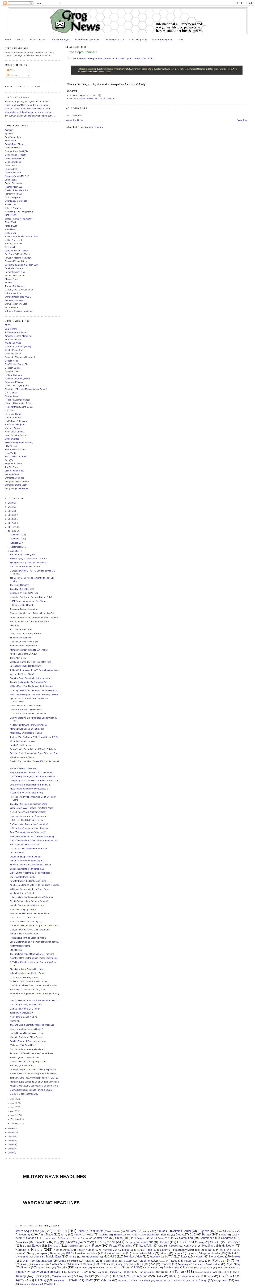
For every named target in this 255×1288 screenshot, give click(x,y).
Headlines (208, 1245)
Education (215, 1242)
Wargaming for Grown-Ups (17, 488)
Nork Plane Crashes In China (23, 1017)
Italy (32, 1253)
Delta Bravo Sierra (13, 172)
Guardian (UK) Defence (16, 201)
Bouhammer (10, 140)
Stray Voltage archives (46, 1271)
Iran (210, 1249)
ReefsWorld (10, 453)
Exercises (54, 1245)
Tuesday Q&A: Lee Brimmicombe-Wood (28, 804)
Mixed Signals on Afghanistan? (24, 1057)
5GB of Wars (11, 329)
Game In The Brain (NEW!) (17, 378)
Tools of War (210, 1272)
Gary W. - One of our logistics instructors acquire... (28, 109)
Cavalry (64, 1238)
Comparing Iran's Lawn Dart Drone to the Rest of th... (34, 780)
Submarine (73, 1272)
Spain (201, 1268)
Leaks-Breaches (115, 1253)
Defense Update (12, 165)
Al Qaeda (203, 1231)
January (14, 1123)
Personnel (144, 1260)
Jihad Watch (10, 222)
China (119, 1238)
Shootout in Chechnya (20, 638)
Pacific (74, 1261)
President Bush (57, 1264)
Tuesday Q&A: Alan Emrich (22, 1065)
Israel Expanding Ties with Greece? (26, 1029)
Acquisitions (31, 1231)
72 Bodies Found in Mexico (23, 741)
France (96, 1245)
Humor (90, 1249)
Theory (198, 1272)
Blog (178, 1234)
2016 (10, 507)
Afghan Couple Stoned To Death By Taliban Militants (34, 1082)
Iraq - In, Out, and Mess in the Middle (27, 905)
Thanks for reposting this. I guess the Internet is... (27, 101)
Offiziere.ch (10, 247)
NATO (169, 1256)
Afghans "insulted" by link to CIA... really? (29, 650)
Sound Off (128, 1267)
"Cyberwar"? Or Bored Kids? (23, 1045)
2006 (10, 1140)
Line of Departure (13, 417)
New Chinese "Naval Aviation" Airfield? (28, 812)
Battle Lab (132, 1235)
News (199, 1256)
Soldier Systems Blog (15, 272)
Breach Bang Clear (14, 144)
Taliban (126, 1271)
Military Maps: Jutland (20, 946)
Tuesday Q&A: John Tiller (22, 589)
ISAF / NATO (10, 215)
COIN (170, 1238)
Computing (186, 1238)
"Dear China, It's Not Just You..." (25, 917)
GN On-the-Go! (37, 39)
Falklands (73, 1245)
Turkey (80, 1276)
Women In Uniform (29, 1284)
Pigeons (162, 1261)
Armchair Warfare (13, 339)
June (13, 1103)
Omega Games (12, 439)
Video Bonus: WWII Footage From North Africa (31, 808)
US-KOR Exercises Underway (24, 1094)
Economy (200, 1242)
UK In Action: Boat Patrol (21, 605)
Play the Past (11, 446)
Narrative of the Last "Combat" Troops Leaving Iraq (34, 958)
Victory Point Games (14, 471)
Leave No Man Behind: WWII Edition (27, 1033)
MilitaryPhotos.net (13, 240)
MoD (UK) (110, 1256)
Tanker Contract (147, 1272)
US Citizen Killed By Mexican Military (27, 820)
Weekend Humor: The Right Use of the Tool (30, 662)
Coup (56, 1242)
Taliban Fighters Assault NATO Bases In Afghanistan (34, 670)
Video (134, 1280)
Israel (19, 1253)
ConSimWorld (11, 361)
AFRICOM (98, 1231)
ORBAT (27, 1261)
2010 (10, 531)
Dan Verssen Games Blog (17, 364)
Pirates (173, 1260)
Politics (218, 1260)
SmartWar (9, 460)
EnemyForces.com (13, 183)
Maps (204, 1253)
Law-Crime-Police (86, 1253)
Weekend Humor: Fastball (22, 893)
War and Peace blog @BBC (18, 297)
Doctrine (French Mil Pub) (17, 176)
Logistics (191, 1253)
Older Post (242, 120)
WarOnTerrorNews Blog (16, 304)
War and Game (12, 474)
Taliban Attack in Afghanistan (23, 646)
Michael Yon (10, 233)
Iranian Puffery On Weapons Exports (27, 861)
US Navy (40, 1280)
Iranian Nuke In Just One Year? (24, 934)
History (37, 1249)
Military (72, 1256)
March (13, 1115)
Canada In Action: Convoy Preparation (28, 1061)
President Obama (81, 1264)
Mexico (37, 1256)
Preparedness (39, 1264)
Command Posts (12, 148)
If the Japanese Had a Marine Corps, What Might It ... (34, 690)
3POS (7, 325)
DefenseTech (11, 169)
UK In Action (139, 1276)
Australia (103, 1234)
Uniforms (208, 1276)
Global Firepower (13, 197)
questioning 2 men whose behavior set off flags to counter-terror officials (118, 58)
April (12, 1111)
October (14, 543)
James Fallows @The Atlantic (18, 219)
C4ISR (19, 1238)
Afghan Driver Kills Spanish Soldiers (27, 729)
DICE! (180, 39)
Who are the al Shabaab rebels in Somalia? (30, 785)
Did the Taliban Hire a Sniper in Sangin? (29, 901)
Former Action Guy (13, 194)
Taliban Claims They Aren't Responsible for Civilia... (34, 1078)
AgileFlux (9, 133)
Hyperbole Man (109, 1250)
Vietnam (146, 1280)
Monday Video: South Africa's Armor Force (29, 621)
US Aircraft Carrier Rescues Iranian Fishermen (31, 897)
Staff (209, 1267)
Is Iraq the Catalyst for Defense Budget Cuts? (31, 597)
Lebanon (164, 1253)
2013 (10, 519)
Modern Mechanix (13, 243)
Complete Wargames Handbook (20, 357)
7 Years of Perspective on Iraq (24, 609)
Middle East (53, 1256)
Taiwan (113, 1272)
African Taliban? (17, 852)
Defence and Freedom (15, 155)
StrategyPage (11, 279)
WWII (47, 1283)
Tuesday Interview (61, 1276)
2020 (10, 503)
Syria (87, 1271)
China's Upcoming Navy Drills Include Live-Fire (32, 613)
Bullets (222, 1234)
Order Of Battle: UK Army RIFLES (25, 633)
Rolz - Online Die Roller (16, 456)
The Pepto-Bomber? (83, 52)
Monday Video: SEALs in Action (25, 844)
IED (139, 1250)
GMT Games (11, 393)
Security (100, 99)
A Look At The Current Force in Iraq (26, 793)
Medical (232, 1253)
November (15, 539)
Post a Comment (74, 115)
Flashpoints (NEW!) (14, 187)
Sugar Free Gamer (13, 463)
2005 (10, 1144)
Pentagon (127, 1261)
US (221, 1276)
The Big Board (11, 467)
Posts (12, 70)
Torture (225, 1272)
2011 (10, 527)
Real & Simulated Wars (16, 449)
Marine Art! (15, 1021)
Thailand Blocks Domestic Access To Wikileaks (32, 1025)
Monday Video (133, 1256)
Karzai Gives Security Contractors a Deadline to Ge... (35, 1086)
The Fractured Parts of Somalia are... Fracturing (32, 954)
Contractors (40, 1242)
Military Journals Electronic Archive (21, 236)
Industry (164, 1250)
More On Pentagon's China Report (26, 1037)
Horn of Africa (61, 1249)
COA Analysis (138, 1238)
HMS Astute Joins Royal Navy (24, 642)
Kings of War (11, 226)
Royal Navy (233, 1264)
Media (216, 1253)
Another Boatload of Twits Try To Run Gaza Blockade (35, 885)
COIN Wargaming (138, 39)
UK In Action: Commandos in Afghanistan (29, 828)
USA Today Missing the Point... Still (26, 1004)
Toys (235, 1272)
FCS (86, 1246)
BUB (193, 1234)
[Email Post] (99, 95)
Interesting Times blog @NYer (19, 212)
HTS (78, 1250)
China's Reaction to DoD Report (25, 1009)
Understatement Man (190, 1276)
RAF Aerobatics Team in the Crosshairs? (29, 824)
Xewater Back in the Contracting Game (28, 881)
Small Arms (98, 1267)
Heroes (20, 1249)
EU (24, 1245)
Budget (206, 1234)
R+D (140, 1264)
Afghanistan (57, 1231)
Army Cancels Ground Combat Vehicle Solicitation (33, 749)
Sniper (113, 1267)
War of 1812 (161, 1281)
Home (8, 39)
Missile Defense (90, 1256)
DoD (180, 1242)
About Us (20, 39)
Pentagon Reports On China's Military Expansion (33, 1069)
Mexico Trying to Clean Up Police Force (28, 558)
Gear (160, 1245)
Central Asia (100, 1238)
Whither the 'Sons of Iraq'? (22, 674)
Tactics (100, 1272)
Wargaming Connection (16, 485)
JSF (68, 1253)
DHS (151, 1242)
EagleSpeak (10, 180)
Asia (90, 1234)
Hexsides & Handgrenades (17, 400)
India (149, 1249)
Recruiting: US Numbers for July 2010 (27, 989)
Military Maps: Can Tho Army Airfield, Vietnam (31, 686)
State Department (227, 1267)
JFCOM (56, 1253)
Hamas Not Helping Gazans (23, 909)
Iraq (222, 1249)
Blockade (165, 1234)
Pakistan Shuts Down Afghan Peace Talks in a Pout (34, 753)
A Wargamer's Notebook (16, 332)
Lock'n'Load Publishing (16, 421)
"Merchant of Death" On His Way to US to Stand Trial (34, 925)
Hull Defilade (11, 204)
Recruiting (183, 1264)
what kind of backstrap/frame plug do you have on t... (29, 112)
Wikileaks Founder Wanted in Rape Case (29, 889)
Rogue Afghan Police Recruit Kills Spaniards (31, 772)
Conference (207, 1238)
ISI (234, 1250)
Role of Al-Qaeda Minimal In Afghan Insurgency (32, 836)
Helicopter (228, 1245)
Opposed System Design (16, 251)
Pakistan (89, 1260)
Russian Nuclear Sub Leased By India (28, 938)
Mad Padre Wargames (15, 424)
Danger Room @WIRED (16, 151)
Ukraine (159, 1276)
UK (102, 1276)
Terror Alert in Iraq (18, 658)
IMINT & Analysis (13, 208)
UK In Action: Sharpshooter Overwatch (28, 713)
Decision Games (12, 368)
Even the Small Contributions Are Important (30, 678)
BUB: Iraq (14, 625)
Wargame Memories (14, 478)
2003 (10, 1153)
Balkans (118, 1234)
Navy (184, 1256)
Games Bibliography (162, 39)
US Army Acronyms (60, 39)
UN (171, 1276)
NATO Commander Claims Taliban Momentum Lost (34, 840)
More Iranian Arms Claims (22, 757)
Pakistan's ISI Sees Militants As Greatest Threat (32, 1053)
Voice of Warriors (13, 293)
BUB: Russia (16, 950)
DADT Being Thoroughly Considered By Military (32, 776)
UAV (91, 1276)
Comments (14, 75)
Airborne (147, 1231)
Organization (44, 1260)
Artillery (78, 1234)
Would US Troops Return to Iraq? (25, 857)
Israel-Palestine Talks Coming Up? (26, 921)
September (15, 547)
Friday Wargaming (120, 1245)
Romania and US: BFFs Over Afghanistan (29, 913)
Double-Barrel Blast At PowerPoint (26, 710)
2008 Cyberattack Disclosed (23, 768)
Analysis (231, 1231)
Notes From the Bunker (16, 435)
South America (150, 1267)
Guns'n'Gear (190, 1245)
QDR (131, 1264)
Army (64, 1234)
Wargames (220, 1280)
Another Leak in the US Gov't (23, 654)
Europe (81, 99)
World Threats (11, 307)
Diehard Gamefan (13, 375)
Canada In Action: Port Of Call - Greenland (30, 930)
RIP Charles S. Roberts (21, 629)
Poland (187, 1261)
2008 (10, 1132)
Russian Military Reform (16, 261)
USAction (59, 1280)
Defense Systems (13, 162)
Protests (105, 1264)
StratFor (8, 282)
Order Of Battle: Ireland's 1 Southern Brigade (31, 873)
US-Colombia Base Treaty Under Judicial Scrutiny (33, 985)
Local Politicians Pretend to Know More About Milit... (34, 1000)
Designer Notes (12, 371)
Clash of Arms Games (15, 350)
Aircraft (161, 1231)
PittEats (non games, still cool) (19, 442)
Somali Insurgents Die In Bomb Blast (27, 869)
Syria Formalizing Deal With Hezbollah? (29, 562)
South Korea (171, 1267)
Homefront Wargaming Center (19, 407)
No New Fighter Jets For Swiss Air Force (29, 725)
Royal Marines (213, 1264)
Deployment (105, 1242)
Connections (22, 1242)
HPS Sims (9, 410)
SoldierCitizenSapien (15, 275)
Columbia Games (13, 354)
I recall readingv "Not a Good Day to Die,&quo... (27, 105)
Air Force (131, 1231)
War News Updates (14, 300)
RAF (153, 1264)
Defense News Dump (15, 158)
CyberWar (71, 1242)
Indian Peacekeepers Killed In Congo (27, 973)
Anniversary (23, 1234)
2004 (10, 1149)
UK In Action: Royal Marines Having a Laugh (31, 1090)
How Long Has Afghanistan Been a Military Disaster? (35, 694)
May (12, 1107)
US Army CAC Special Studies (19, 290)
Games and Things (14, 382)
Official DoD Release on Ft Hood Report (29, 848)
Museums (155, 1256)
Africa (81, 1231)
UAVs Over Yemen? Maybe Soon (25, 705)
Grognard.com (11, 396)
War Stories (176, 1281)
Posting (24, 1264)
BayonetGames (148, 1235)
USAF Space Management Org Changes (29, 601)
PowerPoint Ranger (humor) (18, 258)
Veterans (122, 1281)
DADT (86, 1242)
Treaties (39, 1276)
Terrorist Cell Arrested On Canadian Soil (29, 682)
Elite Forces (233, 1242)
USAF (73, 1280)
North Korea (216, 1256)
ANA (219, 1231)
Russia (25, 1267)
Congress (227, 1238)
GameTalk (145, 1245)
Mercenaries (22, 1256)
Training (21, 1276)
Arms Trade (46, 1234)
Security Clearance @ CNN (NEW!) (21, 265)
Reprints (197, 1264)
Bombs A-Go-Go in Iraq (21, 745)
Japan (43, 1253)
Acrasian (9, 130)
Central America (80, 1238)
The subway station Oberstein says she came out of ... (30, 116)
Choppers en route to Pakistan (24, 593)
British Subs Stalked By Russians (25, 666)
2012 (10, 523)
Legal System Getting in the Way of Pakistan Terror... (34, 942)
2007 (10, 1136)
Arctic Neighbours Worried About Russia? (29, 789)
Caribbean (50, 1238)
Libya (177, 1253)
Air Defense (114, 1231)
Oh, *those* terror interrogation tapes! (27, 1049)
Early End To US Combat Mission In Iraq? (29, 981)
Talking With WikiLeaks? (21, 1013)
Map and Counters (13, 428)
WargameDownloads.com (17, 481)
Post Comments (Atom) (91, 127)
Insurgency (180, 1249)
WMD (237, 1280)
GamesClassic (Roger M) (17, 385)
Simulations (81, 1267)
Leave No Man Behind (143, 1253)
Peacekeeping (110, 1261)
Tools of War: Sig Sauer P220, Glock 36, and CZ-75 (34, 737)
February (14, 1119)
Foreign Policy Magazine (16, 190)
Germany (173, 1245)
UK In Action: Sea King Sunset (24, 977)
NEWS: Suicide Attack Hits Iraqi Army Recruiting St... (34, 1073)
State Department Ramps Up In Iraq (26, 969)
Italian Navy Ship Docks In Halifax (26, 733)
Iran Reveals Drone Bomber (23, 877)
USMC (89, 1280)
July (12, 1099)
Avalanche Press (13, 343)
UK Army (117, 1276)
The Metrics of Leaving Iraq (22, 554)
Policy (200, 1260)
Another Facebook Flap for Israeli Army (28, 1041)
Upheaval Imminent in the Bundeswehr (28, 816)
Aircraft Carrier (182, 1231)
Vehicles (106, 1280)
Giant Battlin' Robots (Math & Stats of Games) (26, 389)
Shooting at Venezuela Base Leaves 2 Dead (31, 865)
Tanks (164, 1271)
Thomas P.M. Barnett (14, 286)
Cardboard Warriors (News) (18, 346)
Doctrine (164, 1242)
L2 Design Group (13, 414)
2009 (10, 1128)
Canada (31, 1238)
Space (191, 1267)
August (13, 551)
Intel (197, 1249)
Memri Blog (10, 229)
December (15, 535)
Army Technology (13, 137)
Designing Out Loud (114, 39)
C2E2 (234, 1235)
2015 (10, 511)
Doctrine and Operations (87, 39)
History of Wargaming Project (18, 403)
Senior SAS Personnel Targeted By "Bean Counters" (34, 617)
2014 (10, 515)
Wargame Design (196, 1280)
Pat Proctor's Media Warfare (18, 254)
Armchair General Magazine (18, 336)
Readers (166, 1264)
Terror (110, 99)
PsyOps (120, 1264)
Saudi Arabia (44, 1267)
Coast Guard (157, 1238)
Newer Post (71, 120)
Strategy (21, 1271)
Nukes (236, 1256)
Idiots (90, 99)
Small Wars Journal (14, 268)
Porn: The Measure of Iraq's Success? (27, 832)
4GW (18, 1231)
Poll (237, 1260)
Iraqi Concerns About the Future (25, 566)
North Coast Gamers (14, 432)
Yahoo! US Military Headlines (18, 311)
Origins (62, 1261)
